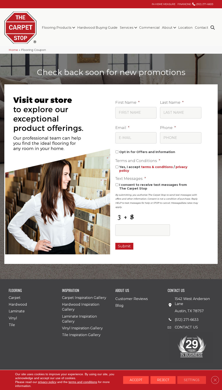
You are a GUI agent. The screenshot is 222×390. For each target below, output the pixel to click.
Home (13, 50)
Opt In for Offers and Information (147, 152)
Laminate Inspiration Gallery (79, 318)
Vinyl (13, 318)
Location (185, 27)
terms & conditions (157, 167)
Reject (163, 380)
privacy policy (47, 382)
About (167, 27)
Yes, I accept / (153, 169)
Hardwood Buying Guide (97, 27)
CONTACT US (186, 327)
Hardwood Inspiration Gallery (80, 307)
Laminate (17, 311)
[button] (73, 27)
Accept (136, 380)
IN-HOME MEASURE (163, 4)
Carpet (15, 298)
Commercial (149, 27)
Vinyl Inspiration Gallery (82, 328)
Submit (124, 246)
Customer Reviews (131, 299)
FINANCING (184, 4)
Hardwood (18, 304)
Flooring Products (56, 27)
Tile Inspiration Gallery (81, 335)
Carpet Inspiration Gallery (84, 298)
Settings (191, 380)
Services (126, 27)
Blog (119, 305)
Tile (12, 325)
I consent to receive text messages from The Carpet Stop (153, 186)
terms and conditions (83, 382)
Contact (201, 27)
